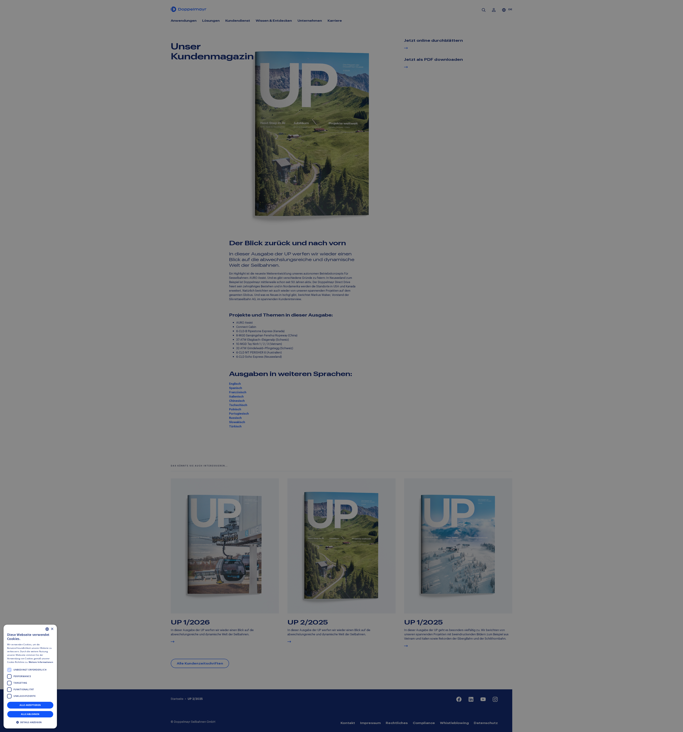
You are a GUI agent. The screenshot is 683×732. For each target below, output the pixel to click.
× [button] (52, 629)
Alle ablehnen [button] (30, 714)
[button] (30, 722)
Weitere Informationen (41, 662)
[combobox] (47, 629)
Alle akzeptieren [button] (30, 705)
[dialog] (30, 676)
